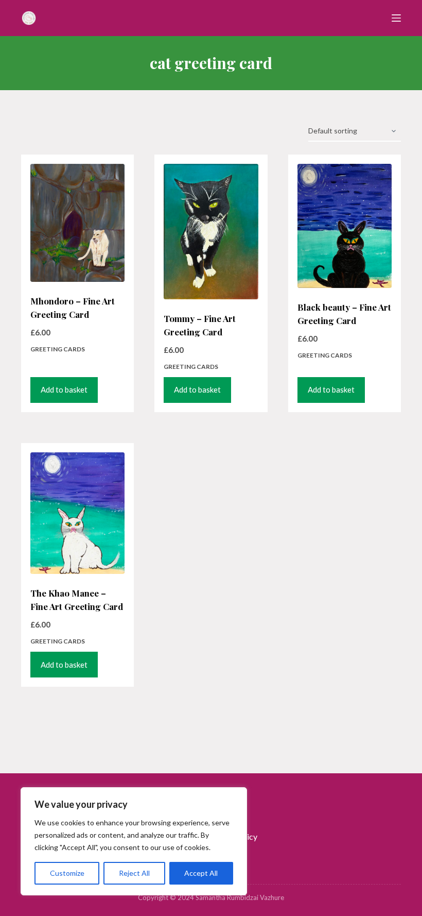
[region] (134, 841)
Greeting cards (57, 349)
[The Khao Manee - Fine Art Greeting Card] (77, 513)
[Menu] (396, 18)
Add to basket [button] (64, 389)
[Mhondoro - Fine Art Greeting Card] (77, 223)
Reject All (134, 873)
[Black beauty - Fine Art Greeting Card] (344, 226)
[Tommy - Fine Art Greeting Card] (211, 231)
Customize (67, 873)
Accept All (201, 873)
